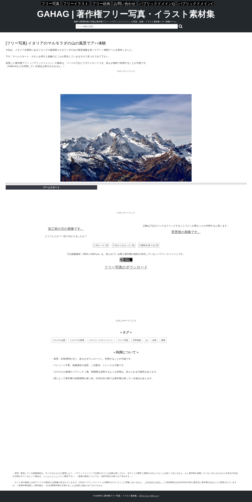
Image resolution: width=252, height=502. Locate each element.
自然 (154, 340)
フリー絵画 (101, 3)
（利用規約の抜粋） (153, 482)
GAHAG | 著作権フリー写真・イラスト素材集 (126, 14)
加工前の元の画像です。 (66, 229)
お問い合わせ (124, 3)
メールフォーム (50, 476)
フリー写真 (50, 3)
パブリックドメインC (196, 3)
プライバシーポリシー (149, 496)
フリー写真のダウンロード (126, 267)
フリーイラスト (76, 3)
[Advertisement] (126, 82)
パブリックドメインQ (157, 3)
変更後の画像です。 (186, 232)
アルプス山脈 (59, 340)
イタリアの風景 (77, 340)
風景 (163, 340)
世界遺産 (137, 340)
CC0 (53, 473)
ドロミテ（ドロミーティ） (101, 340)
